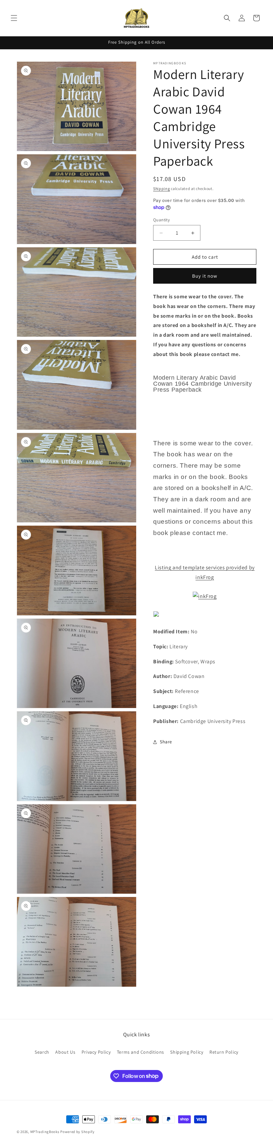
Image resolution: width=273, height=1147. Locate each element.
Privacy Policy (96, 1052)
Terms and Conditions (140, 1052)
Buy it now (204, 276)
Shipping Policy (186, 1052)
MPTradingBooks (45, 1131)
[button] (14, 18)
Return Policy (223, 1052)
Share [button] (166, 742)
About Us (65, 1052)
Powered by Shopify (77, 1131)
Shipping (161, 188)
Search (42, 1052)
